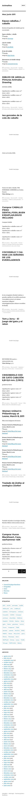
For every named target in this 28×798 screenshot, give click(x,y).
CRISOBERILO (14, 404)
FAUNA (11, 621)
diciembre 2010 (8, 748)
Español (5, 621)
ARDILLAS (6, 608)
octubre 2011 (7, 727)
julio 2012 (6, 708)
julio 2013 (6, 683)
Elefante (19, 618)
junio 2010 (7, 760)
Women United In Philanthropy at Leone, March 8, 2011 (13, 413)
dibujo (12, 109)
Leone (3, 476)
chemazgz (10, 38)
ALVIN (8, 605)
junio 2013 (7, 685)
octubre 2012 (7, 702)
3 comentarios (7, 312)
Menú (23, 5)
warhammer (22, 564)
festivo (17, 621)
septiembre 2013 (8, 679)
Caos (9, 564)
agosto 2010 (7, 756)
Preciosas (11, 636)
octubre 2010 (7, 752)
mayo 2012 (7, 712)
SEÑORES (22, 311)
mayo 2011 (7, 737)
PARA (22, 630)
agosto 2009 (7, 781)
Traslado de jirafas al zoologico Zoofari (13, 484)
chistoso (20, 611)
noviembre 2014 (8, 660)
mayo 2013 (7, 687)
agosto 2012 (7, 706)
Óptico (19, 643)
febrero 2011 (7, 743)
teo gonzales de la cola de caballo (12, 116)
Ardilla (8, 109)
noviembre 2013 (8, 675)
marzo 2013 (7, 691)
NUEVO (17, 630)
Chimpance (12, 611)
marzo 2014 (7, 666)
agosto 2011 (7, 731)
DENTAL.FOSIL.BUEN (17, 244)
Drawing (16, 109)
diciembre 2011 (8, 723)
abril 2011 (6, 739)
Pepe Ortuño (11, 55)
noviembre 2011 (8, 725)
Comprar (9, 244)
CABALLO (11, 69)
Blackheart (5, 564)
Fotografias (7, 586)
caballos (5, 611)
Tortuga (5, 643)
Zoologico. (22, 528)
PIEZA (18, 246)
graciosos (15, 624)
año (11, 608)
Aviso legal (11, 793)
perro (23, 633)
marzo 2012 (7, 716)
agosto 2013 (7, 681)
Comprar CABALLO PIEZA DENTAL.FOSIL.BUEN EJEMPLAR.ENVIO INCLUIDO (13, 212)
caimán (4, 311)
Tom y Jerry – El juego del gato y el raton (12, 321)
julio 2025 (7, 658)
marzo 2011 (7, 741)
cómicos (5, 618)
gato (3, 368)
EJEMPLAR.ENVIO (6, 246)
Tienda (20, 107)
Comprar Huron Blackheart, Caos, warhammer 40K (11, 537)
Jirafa (17, 627)
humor (22, 624)
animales (4, 109)
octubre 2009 (8, 777)
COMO (12, 615)
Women (22, 476)
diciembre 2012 (8, 698)
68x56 (3, 404)
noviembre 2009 (8, 775)
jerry (6, 368)
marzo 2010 (7, 766)
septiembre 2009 (9, 779)
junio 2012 (7, 710)
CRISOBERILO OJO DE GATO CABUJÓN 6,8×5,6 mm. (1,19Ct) (13, 377)
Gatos (5, 589)
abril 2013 (6, 689)
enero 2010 (7, 771)
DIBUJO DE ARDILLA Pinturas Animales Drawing (13, 80)
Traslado (14, 528)
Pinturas (21, 109)
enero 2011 (7, 746)
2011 (24, 475)
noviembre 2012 (8, 700)
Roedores (21, 367)
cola (15, 199)
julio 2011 (6, 733)
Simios (12, 640)
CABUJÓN (7, 404)
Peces (10, 633)
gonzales (18, 199)
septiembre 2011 (8, 729)
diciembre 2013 (8, 673)
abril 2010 (6, 764)
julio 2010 (6, 758)
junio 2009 (7, 785)
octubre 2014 (7, 662)
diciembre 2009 (8, 773)
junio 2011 (7, 735)
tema (17, 640)
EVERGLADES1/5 (15, 311)
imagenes (11, 627)
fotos (22, 621)
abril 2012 (6, 714)
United (17, 476)
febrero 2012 (7, 718)
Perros (5, 593)
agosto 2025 (7, 656)
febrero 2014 (7, 668)
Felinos (20, 475)
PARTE (5, 633)
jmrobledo (10, 47)
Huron (17, 564)
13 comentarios (19, 368)
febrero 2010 (7, 769)
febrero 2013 (7, 693)
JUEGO (9, 368)
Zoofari (18, 528)
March (7, 476)
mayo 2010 (7, 762)
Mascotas (6, 591)
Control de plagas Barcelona (12, 584)
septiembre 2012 (8, 704)
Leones (11, 630)
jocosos (5, 630)
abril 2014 (6, 664)
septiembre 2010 (8, 754)
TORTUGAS (12, 643)
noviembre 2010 (8, 750)
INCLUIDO (14, 246)
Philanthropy (12, 476)
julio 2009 (7, 783)
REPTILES (6, 640)
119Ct (24, 403)
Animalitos (7, 5)
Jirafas (10, 528)
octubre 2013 (7, 677)
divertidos (12, 618)
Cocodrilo (21, 309)
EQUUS (20, 69)
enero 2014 (7, 670)
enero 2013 (7, 696)
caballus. (16, 69)
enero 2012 (7, 721)
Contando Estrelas (13, 64)
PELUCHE (17, 633)
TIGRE (22, 640)
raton (12, 368)
